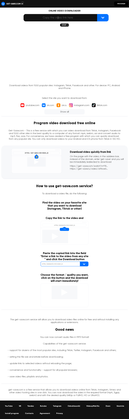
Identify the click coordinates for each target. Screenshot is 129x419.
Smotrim (120, 406)
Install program (12, 413)
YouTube (9, 406)
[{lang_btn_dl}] (103, 17)
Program (121, 4)
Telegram (57, 406)
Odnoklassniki (74, 406)
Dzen (108, 406)
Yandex (30, 406)
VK (20, 406)
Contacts (29, 413)
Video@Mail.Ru (92, 406)
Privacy (59, 413)
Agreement (45, 413)
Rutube (43, 406)
